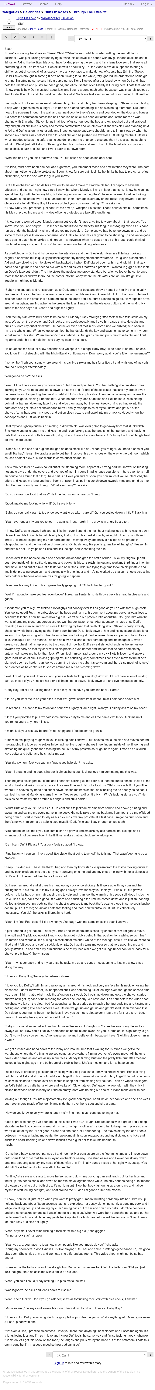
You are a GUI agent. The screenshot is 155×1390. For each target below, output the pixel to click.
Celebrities (31, 12)
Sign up (59, 1363)
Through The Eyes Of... (90, 12)
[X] (97, 29)
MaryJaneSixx (50, 18)
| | (51, 36)
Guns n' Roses (56, 12)
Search (43, 4)
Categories (10, 12)
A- (6, 36)
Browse (27, 4)
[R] (101, 29)
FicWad (9, 4)
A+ (24, 36)
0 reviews (67, 18)
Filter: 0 (127, 4)
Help (58, 4)
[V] (93, 29)
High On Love (26, 18)
